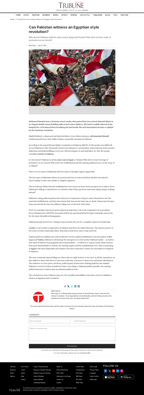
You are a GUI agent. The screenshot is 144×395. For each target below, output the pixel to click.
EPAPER (85, 10)
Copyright (93, 373)
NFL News (79, 379)
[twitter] (69, 286)
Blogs (107, 15)
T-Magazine (97, 15)
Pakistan (35, 15)
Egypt (33, 249)
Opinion (73, 15)
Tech (115, 15)
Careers (58, 382)
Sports (64, 15)
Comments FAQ (84, 353)
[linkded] (75, 286)
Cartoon (124, 15)
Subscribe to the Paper (63, 376)
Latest (26, 15)
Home (18, 15)
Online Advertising (62, 370)
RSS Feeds (60, 373)
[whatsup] (72, 286)
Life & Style (85, 15)
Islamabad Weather (40, 382)
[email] (78, 286)
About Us (59, 366)
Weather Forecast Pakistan (42, 373)
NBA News (79, 376)
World (55, 15)
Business (46, 15)
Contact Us (59, 379)
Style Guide (93, 366)
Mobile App (93, 379)
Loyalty (32, 228)
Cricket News (80, 366)
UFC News (79, 373)
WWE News (79, 382)
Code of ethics (94, 376)
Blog (22, 376)
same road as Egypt (65, 160)
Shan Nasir (32, 45)
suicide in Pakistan (46, 154)
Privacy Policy (94, 370)
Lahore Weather (38, 379)
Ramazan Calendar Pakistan (42, 370)
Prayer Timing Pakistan (41, 366)
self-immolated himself (99, 136)
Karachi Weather (39, 376)
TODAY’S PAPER (62, 10)
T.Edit (23, 370)
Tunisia (40, 240)
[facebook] (65, 286)
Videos (23, 379)
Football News (80, 370)
